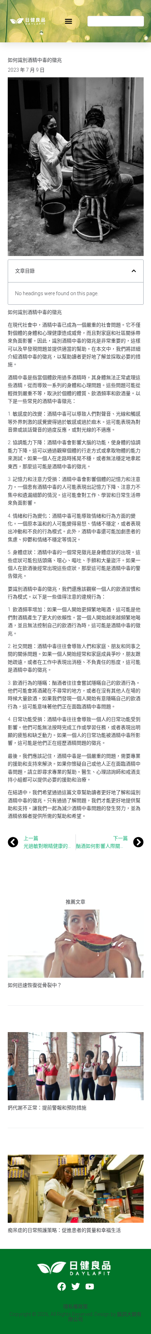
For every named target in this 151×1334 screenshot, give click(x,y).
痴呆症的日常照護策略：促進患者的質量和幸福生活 (64, 1230)
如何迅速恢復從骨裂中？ (35, 985)
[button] (68, 21)
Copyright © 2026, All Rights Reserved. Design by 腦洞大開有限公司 (75, 1316)
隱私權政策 (75, 1306)
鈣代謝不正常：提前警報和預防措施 (47, 1107)
